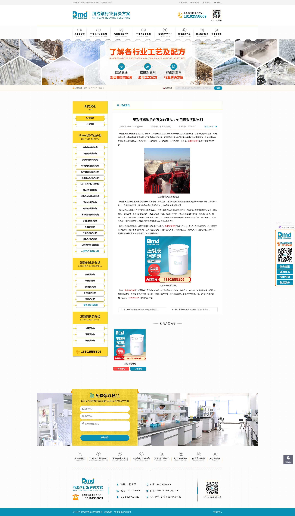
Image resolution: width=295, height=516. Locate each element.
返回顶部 (288, 462)
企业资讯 (90, 124)
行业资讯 (101, 88)
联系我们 (208, 2)
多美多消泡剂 (130, 290)
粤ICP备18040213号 (122, 512)
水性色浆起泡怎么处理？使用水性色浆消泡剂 (195, 309)
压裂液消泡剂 (193, 141)
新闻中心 (92, 88)
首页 (85, 88)
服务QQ (219, 2)
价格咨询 (121, 369)
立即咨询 (138, 369)
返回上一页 (208, 127)
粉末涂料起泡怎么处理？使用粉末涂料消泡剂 (143, 309)
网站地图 (184, 2)
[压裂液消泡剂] (129, 361)
